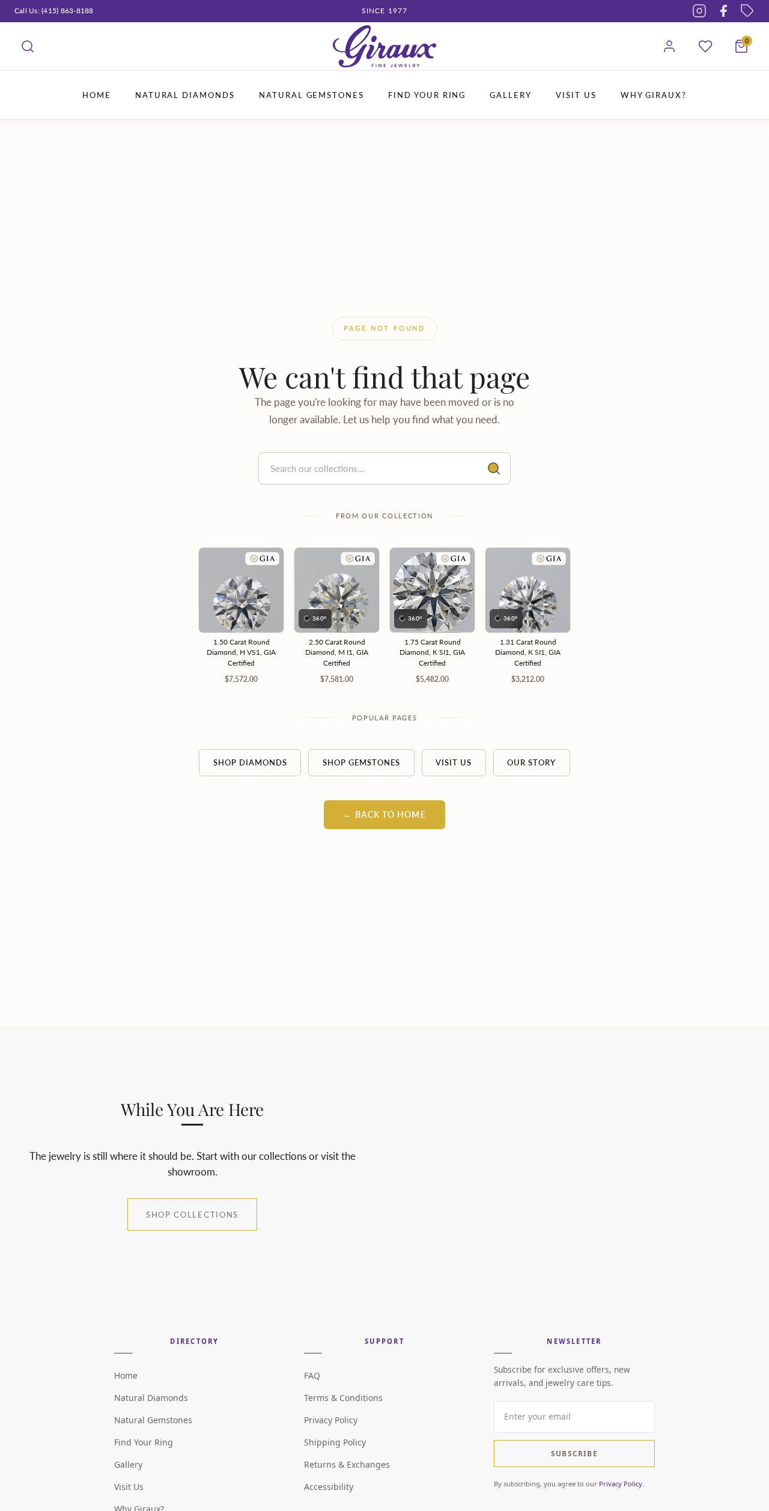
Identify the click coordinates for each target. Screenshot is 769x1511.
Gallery (128, 1464)
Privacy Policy (330, 1420)
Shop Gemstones (361, 762)
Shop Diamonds (250, 762)
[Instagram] (699, 11)
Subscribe (574, 1453)
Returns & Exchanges (347, 1464)
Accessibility (328, 1486)
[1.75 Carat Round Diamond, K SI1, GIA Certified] (432, 590)
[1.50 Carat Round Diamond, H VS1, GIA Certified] (241, 590)
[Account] (669, 46)
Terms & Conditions (343, 1397)
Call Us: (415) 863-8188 (54, 10)
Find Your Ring (143, 1442)
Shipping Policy (335, 1442)
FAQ (312, 1375)
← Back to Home (384, 815)
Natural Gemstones (153, 1420)
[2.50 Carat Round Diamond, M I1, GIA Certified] (337, 590)
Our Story (531, 762)
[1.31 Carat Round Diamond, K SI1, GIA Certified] (528, 590)
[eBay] (747, 11)
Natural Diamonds (151, 1397)
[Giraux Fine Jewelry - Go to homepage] (384, 46)
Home (126, 1375)
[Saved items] (705, 46)
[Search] (27, 46)
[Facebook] (723, 11)
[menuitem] (96, 95)
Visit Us (454, 762)
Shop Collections (192, 1214)
